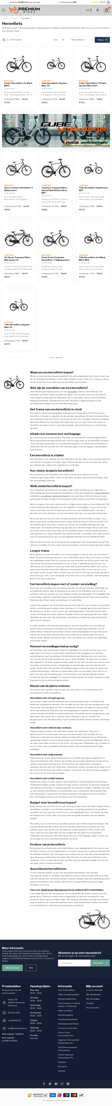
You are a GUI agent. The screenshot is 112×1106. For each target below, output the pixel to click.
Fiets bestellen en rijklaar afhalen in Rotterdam (69, 1005)
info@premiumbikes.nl (17, 1028)
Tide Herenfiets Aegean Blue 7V (17, 325)
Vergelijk (90, 1003)
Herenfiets (25, 18)
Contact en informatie (67, 1028)
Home (4, 18)
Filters (100, 40)
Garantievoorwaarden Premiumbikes (67, 1049)
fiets (73, 504)
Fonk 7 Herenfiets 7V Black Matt (18, 84)
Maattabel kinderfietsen (68, 1024)
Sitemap (61, 1071)
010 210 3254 (14, 1012)
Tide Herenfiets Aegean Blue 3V (54, 84)
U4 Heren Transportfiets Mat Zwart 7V (17, 258)
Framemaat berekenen (68, 1019)
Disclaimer (62, 1066)
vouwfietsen (46, 496)
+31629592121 (14, 1020)
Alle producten (92, 1007)
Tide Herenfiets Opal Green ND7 (93, 189)
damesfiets (72, 391)
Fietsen (14, 18)
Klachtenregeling (65, 1015)
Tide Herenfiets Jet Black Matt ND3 (92, 258)
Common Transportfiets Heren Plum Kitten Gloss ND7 (54, 190)
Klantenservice (12, 968)
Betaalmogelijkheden (67, 999)
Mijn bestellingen (93, 994)
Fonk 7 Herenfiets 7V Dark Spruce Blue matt (92, 84)
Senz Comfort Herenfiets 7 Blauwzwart (18, 189)
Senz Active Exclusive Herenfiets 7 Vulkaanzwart (56, 258)
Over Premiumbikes (66, 990)
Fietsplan (62, 1062)
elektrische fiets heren (54, 890)
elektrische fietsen (60, 496)
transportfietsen (102, 493)
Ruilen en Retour (65, 1010)
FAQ (31, 968)
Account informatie (94, 990)
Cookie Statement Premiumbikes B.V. (66, 1056)
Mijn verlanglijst (93, 999)
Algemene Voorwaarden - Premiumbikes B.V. (69, 1041)
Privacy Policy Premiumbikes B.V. (66, 1034)
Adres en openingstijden (68, 994)
